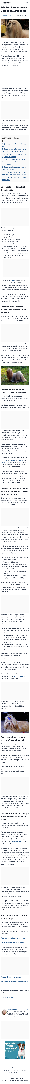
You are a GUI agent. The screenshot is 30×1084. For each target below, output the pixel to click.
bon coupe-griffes (17, 841)
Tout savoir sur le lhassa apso (11, 977)
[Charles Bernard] (4, 1012)
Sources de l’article (7, 997)
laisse (13, 460)
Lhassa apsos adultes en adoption (12, 942)
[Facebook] (27, 1010)
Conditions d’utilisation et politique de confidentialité (15, 1071)
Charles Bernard (7, 15)
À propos (15, 1068)
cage (5, 460)
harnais (20, 460)
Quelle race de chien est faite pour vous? (14, 981)
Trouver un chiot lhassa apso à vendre (13, 938)
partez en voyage (20, 676)
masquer (6, 141)
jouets (3, 462)
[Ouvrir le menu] (27, 3)
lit (8, 462)
